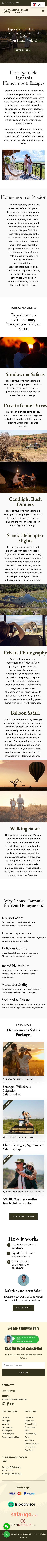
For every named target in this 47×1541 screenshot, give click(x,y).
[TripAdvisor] (12, 1404)
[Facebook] (8, 1404)
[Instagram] (3, 1404)
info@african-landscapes (12, 1399)
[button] (43, 11)
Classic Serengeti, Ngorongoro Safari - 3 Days (23, 1147)
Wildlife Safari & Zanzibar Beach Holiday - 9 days (20, 1201)
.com (25, 1399)
